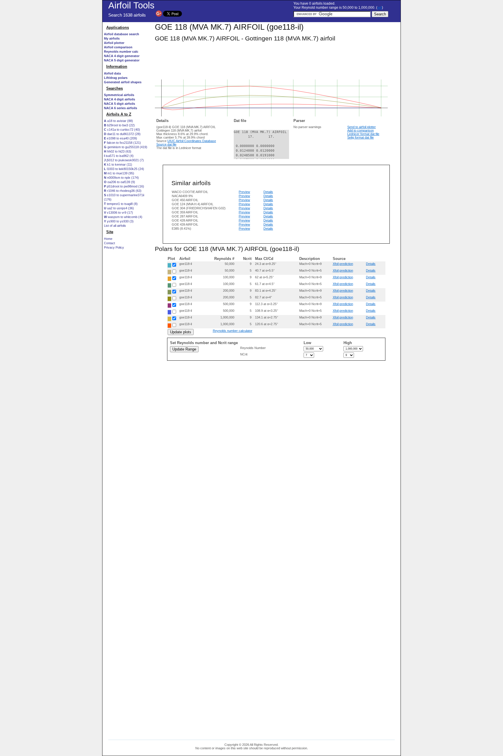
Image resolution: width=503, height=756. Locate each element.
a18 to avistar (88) (118, 121)
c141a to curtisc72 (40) (122, 129)
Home (108, 238)
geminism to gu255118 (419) (125, 147)
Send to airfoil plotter (361, 127)
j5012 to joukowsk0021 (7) (124, 160)
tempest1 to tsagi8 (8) (121, 204)
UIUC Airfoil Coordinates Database (191, 141)
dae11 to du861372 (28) (122, 134)
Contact (109, 243)
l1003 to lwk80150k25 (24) (124, 169)
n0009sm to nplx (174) (121, 177)
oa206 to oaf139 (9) (119, 182)
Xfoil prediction (343, 263)
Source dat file (166, 144)
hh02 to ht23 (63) (117, 151)
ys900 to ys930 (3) (119, 221)
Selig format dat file (360, 137)
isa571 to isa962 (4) (119, 155)
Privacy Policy (114, 247)
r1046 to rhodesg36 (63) (122, 190)
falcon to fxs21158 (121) (122, 142)
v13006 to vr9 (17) (118, 212)
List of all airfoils (115, 225)
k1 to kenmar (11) (118, 164)
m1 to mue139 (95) (119, 173)
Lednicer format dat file (363, 134)
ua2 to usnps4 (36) (119, 208)
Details (268, 192)
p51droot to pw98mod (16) (124, 186)
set (379, 8)
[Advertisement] (127, 360)
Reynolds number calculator (232, 330)
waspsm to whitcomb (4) (123, 217)
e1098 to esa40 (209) (120, 138)
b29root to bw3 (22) (119, 125)
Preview (244, 192)
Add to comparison (360, 130)
